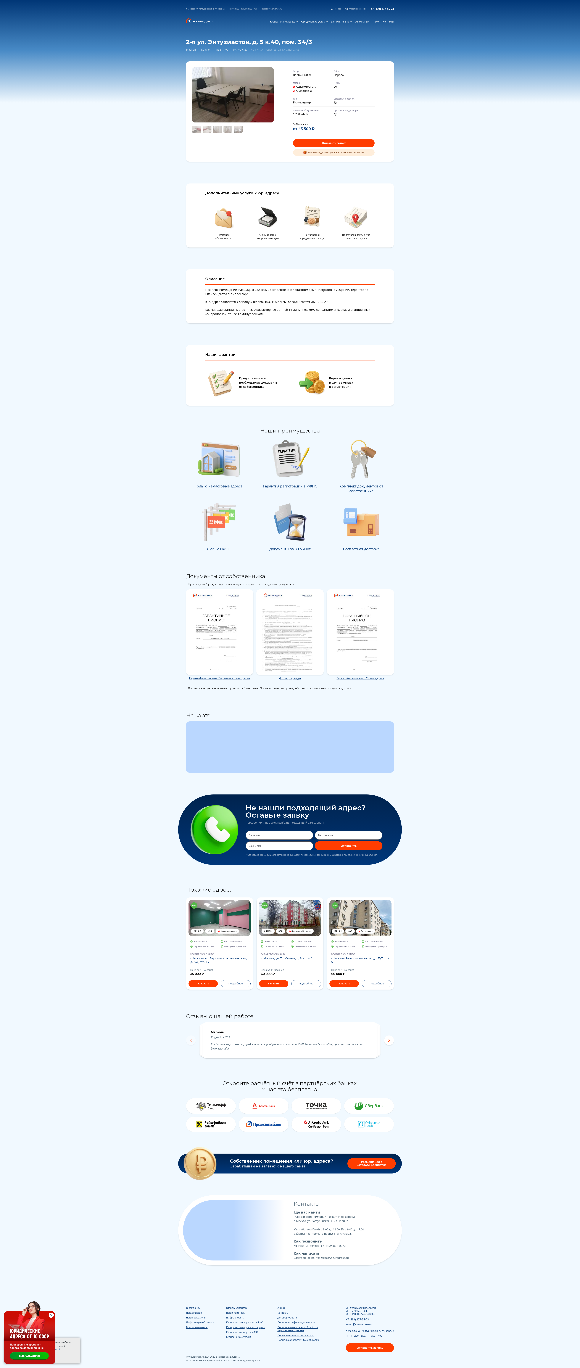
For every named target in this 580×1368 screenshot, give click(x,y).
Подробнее (235, 983)
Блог (377, 21)
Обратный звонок (357, 8)
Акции (281, 1308)
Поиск (338, 8)
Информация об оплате (200, 1322)
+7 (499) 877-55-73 (382, 9)
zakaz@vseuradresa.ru (272, 8)
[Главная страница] (202, 20)
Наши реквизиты (196, 1317)
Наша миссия (194, 1312)
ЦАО (210, 931)
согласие (281, 854)
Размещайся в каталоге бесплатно (372, 1163)
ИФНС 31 (268, 931)
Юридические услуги (313, 21)
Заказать (203, 983)
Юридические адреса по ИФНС (244, 1322)
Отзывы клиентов (236, 1308)
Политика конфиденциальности (296, 1322)
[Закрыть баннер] (51, 1315)
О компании (362, 21)
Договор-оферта (287, 1317)
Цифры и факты (235, 1317)
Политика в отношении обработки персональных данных (297, 1329)
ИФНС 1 (338, 931)
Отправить (349, 845)
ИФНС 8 (197, 931)
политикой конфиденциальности (361, 854)
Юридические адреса (282, 21)
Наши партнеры (235, 1312)
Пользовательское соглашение (295, 1335)
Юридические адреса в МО (242, 1332)
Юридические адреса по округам (245, 1327)
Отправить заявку (334, 143)
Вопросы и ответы (197, 1327)
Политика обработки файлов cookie (298, 1340)
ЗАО (281, 931)
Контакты (388, 21)
